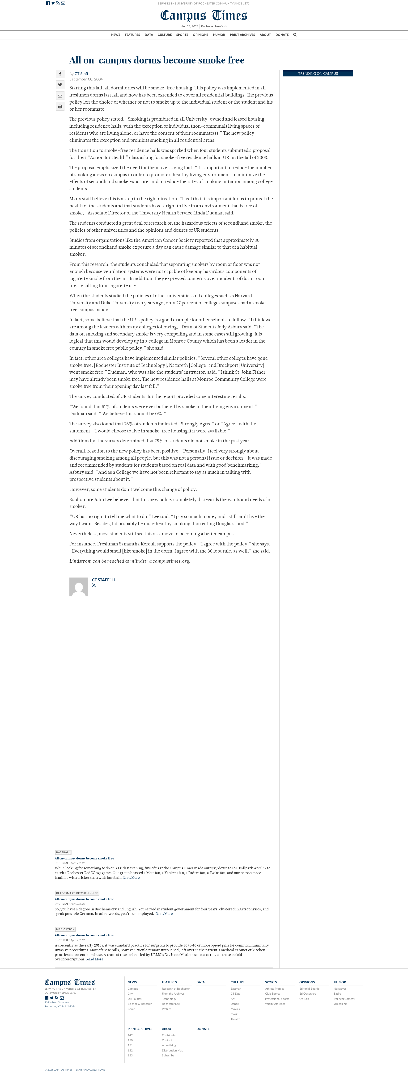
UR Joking (340, 1003)
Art (232, 998)
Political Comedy (344, 998)
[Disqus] (164, 661)
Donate (282, 35)
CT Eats (235, 993)
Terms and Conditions (89, 1069)
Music (234, 1014)
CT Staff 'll (104, 580)
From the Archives (173, 993)
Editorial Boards (309, 988)
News (115, 35)
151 (130, 1045)
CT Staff (81, 74)
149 (130, 1035)
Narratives (340, 988)
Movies (235, 1009)
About (265, 35)
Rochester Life (171, 1003)
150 (130, 1040)
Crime (131, 1009)
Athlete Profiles (274, 988)
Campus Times (204, 15)
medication (65, 929)
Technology (169, 998)
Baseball (63, 852)
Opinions (200, 35)
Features (132, 35)
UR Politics (134, 998)
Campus (133, 988)
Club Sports (272, 993)
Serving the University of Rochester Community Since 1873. (204, 3)
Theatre (235, 1019)
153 (130, 1055)
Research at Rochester (176, 988)
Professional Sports (277, 998)
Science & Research (140, 1003)
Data (149, 35)
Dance (235, 1003)
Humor (219, 35)
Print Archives (242, 35)
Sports (182, 35)
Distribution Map (172, 1050)
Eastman (236, 988)
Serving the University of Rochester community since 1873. (70, 991)
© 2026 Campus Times (58, 1069)
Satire (337, 993)
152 (130, 1050)
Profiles (166, 1009)
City (130, 993)
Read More (131, 878)
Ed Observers (307, 993)
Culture (165, 35)
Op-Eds (304, 998)
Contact (167, 1040)
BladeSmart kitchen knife (77, 893)
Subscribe (168, 1055)
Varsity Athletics (275, 1003)
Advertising (169, 1045)
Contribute (168, 1035)
